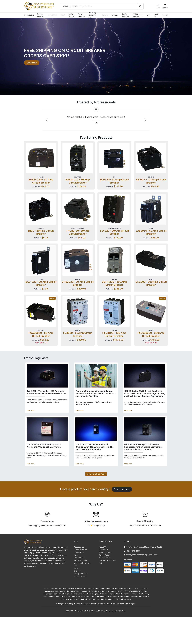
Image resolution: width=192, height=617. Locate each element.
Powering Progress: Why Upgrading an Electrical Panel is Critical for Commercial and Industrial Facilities (95, 393)
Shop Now (32, 62)
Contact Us (103, 549)
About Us (156, 15)
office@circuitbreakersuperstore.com (142, 555)
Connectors (52, 15)
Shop (141, 15)
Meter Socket (71, 15)
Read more (30, 410)
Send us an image (122, 489)
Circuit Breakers (40, 15)
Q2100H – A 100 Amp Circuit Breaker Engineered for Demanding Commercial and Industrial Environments (143, 447)
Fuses (63, 15)
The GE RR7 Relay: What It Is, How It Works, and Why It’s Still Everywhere (44, 445)
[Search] (140, 6)
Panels (104, 15)
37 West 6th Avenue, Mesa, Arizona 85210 (144, 547)
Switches (114, 15)
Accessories (29, 15)
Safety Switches (125, 15)
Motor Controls (81, 15)
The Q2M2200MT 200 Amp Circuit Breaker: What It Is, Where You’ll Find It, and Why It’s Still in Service (94, 447)
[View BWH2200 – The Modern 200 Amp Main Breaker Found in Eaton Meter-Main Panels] (47, 376)
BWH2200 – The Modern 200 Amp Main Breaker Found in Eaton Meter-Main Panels (47, 392)
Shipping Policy (105, 552)
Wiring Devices (136, 15)
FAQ (100, 563)
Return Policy (104, 555)
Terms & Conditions (107, 560)
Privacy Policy (105, 557)
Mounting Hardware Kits (92, 15)
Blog (148, 15)
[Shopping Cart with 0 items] (158, 5)
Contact (165, 15)
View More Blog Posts (96, 474)
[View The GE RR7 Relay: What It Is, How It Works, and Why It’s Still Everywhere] (47, 429)
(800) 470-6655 (133, 551)
